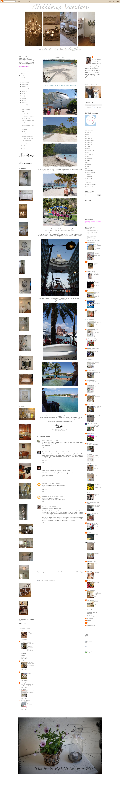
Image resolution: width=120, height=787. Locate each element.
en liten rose (97, 387)
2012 (22, 77)
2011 (22, 80)
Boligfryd (23, 683)
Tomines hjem (91, 300)
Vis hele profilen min (91, 80)
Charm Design (91, 271)
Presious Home (91, 370)
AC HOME (23, 689)
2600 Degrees (71, 775)
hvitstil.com (90, 433)
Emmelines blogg (92, 523)
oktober (24, 86)
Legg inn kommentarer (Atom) (51, 575)
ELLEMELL (90, 414)
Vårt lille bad (25, 123)
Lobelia (23, 655)
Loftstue (87, 168)
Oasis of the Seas (53, 233)
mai (23, 98)
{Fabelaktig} (90, 252)
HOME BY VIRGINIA (92, 231)
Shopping (87, 174)
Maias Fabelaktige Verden (49, 451)
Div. (86, 146)
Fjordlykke (90, 473)
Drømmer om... (25, 107)
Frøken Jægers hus (92, 329)
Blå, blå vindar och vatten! (96, 603)
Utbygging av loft (89, 184)
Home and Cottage (26, 642)
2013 (22, 75)
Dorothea (23, 661)
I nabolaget (96, 515)
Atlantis (64, 299)
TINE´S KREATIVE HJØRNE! (92, 612)
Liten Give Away (26, 113)
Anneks (87, 132)
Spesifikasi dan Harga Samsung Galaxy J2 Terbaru (96, 295)
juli (23, 93)
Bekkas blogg (91, 616)
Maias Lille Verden (92, 290)
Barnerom (87, 138)
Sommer (29, 673)
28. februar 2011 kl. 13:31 (56, 496)
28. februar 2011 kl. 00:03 (51, 467)
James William (64, 775)
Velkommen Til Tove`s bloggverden (93, 384)
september (25, 89)
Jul (86, 162)
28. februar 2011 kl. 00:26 (53, 483)
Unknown (44, 483)
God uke (96, 351)
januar (23, 143)
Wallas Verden (24, 631)
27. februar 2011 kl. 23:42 (62, 451)
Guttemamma (91, 319)
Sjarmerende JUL (92, 310)
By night (96, 534)
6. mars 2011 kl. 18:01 (53, 506)
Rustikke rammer (26, 109)
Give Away (88, 154)
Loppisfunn (96, 572)
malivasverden (91, 242)
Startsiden (60, 572)
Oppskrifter (88, 170)
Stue (86, 180)
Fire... (95, 563)
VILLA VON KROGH (92, 424)
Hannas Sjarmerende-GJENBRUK (93, 349)
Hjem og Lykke (91, 625)
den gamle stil (91, 590)
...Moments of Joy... (92, 339)
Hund (86, 160)
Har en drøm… (91, 262)
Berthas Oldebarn (25, 700)
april (23, 100)
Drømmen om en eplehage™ (91, 236)
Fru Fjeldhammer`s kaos (93, 493)
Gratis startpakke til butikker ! (97, 467)
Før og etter (88, 150)
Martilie (89, 483)
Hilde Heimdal (91, 464)
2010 (22, 146)
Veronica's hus (91, 542)
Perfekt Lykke (91, 380)
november (24, 84)
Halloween (88, 158)
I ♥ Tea (23, 131)
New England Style (92, 600)
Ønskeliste (88, 186)
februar (24, 105)
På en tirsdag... (25, 134)
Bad (86, 136)
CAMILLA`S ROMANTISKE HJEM (92, 444)
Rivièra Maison (89, 172)
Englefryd (90, 532)
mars (23, 102)
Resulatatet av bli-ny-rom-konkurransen (30, 664)
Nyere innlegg (40, 572)
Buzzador (87, 144)
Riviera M (89, 454)
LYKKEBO (90, 618)
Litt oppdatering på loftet (28, 116)
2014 (22, 73)
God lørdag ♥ (25, 129)
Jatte (43, 467)
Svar (43, 447)
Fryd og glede (91, 552)
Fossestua (90, 404)
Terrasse (87, 182)
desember (24, 82)
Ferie (63, 430)
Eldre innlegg (79, 572)
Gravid (87, 156)
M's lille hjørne (91, 581)
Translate (98, 107)
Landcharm (24, 672)
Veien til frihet (45, 496)
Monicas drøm (91, 623)
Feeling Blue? (24, 657)
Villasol (89, 620)
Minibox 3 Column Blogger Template (53, 775)
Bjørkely (89, 571)
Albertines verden (92, 395)
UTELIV (96, 446)
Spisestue (87, 178)
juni (23, 95)
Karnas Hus (90, 609)
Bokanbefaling (89, 140)
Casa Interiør (97, 372)
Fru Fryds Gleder (91, 561)
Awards (87, 134)
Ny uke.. (24, 111)
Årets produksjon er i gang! (97, 323)
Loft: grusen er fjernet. (27, 136)
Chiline (44, 506)
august (24, 91)
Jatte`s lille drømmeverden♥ (91, 360)
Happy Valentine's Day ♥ (28, 120)
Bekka (43, 440)
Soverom (87, 176)
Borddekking (88, 142)
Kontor (87, 166)
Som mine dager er (92, 513)
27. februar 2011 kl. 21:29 (51, 440)
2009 (22, 148)
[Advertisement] (50, 559)
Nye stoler (96, 553)
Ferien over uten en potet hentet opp (97, 284)
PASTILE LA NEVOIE (92, 381)
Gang (86, 152)
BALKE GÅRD (91, 281)
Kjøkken (87, 164)
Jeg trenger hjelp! (26, 118)
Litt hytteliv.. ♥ (97, 475)
